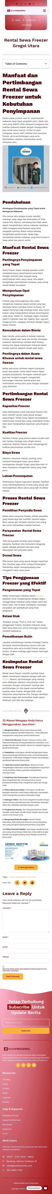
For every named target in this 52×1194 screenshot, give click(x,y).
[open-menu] (44, 10)
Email (5, 947)
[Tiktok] (25, 4)
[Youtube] (30, 4)
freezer (39, 596)
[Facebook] (17, 4)
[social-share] (17, 882)
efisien (6, 679)
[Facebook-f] (18, 1065)
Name (5, 937)
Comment (7, 908)
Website (6, 957)
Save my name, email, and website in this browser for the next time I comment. (24, 970)
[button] (33, 4)
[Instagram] (21, 4)
